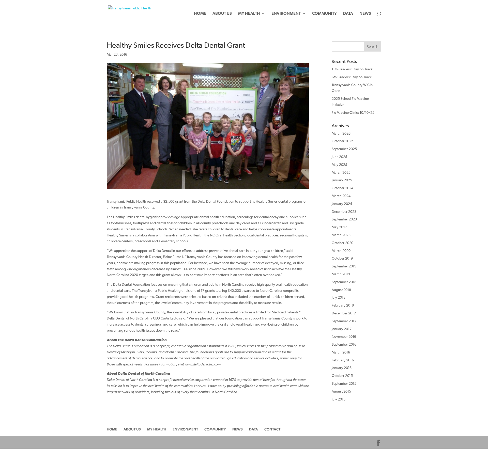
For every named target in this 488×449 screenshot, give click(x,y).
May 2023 (339, 227)
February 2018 (343, 305)
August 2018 (341, 290)
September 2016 (344, 344)
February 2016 (343, 360)
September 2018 (344, 282)
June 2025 (339, 157)
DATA (348, 14)
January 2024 (342, 204)
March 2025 (341, 172)
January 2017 (342, 329)
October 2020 (342, 243)
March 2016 (341, 352)
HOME (200, 14)
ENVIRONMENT (286, 14)
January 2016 (342, 368)
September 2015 (344, 383)
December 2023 (344, 212)
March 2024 (341, 196)
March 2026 (341, 133)
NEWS (365, 14)
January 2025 (342, 180)
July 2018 (338, 297)
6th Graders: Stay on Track (352, 77)
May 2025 (339, 165)
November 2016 (344, 336)
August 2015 (341, 391)
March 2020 (341, 251)
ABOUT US (222, 14)
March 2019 (341, 274)
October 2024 (342, 188)
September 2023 (344, 219)
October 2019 (342, 258)
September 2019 (344, 266)
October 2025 (342, 141)
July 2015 (338, 399)
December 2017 (344, 313)
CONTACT (272, 429)
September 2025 (344, 149)
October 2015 (342, 376)
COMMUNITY (324, 14)
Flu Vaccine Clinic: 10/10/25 (353, 112)
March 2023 (341, 235)
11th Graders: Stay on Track (352, 69)
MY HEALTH (249, 14)
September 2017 (344, 321)
